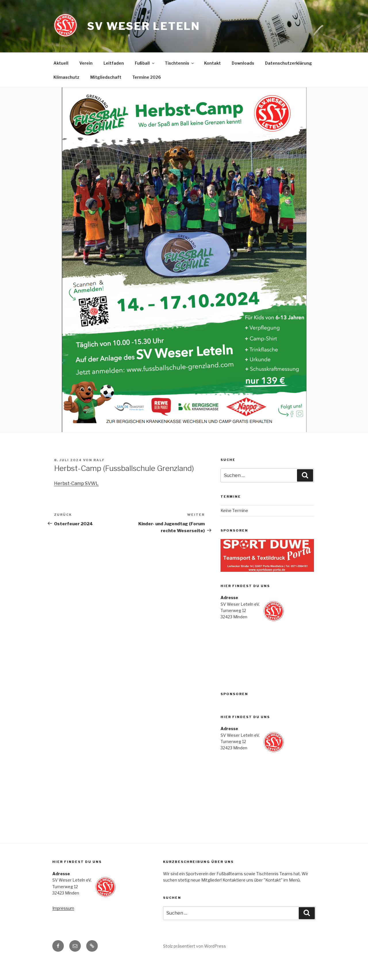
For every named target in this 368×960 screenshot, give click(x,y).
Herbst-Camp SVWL (76, 483)
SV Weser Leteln (143, 26)
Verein (86, 63)
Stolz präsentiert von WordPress (194, 946)
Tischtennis (177, 63)
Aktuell (60, 63)
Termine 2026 (146, 77)
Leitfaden (113, 63)
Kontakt (212, 63)
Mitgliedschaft (105, 77)
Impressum (63, 908)
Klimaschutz (66, 77)
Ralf (99, 460)
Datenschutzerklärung (288, 63)
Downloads (243, 63)
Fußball (142, 63)
